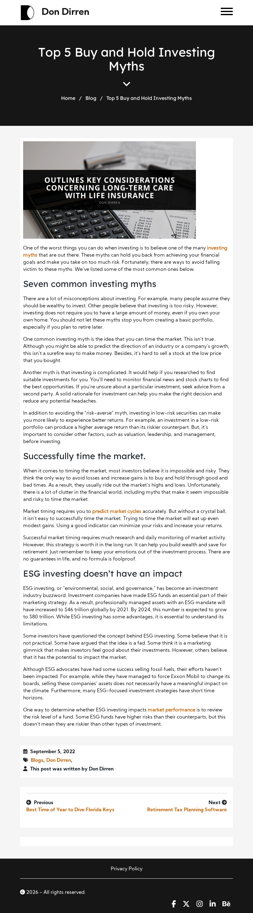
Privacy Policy (127, 869)
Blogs (37, 760)
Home (68, 98)
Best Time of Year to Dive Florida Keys (70, 810)
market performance (171, 710)
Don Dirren (65, 12)
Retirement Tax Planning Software (187, 810)
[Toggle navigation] (224, 12)
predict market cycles (116, 511)
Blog (90, 98)
